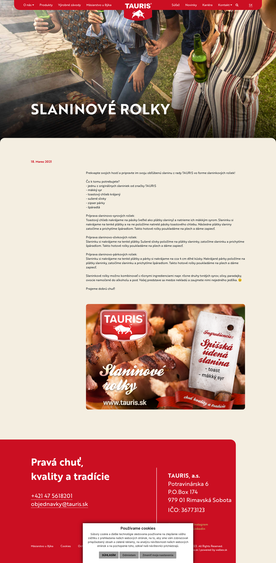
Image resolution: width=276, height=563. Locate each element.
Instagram (200, 524)
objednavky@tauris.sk (59, 504)
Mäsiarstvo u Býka (99, 5)
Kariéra (207, 5)
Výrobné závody (69, 5)
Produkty (46, 5)
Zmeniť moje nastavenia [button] (158, 555)
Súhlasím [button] (109, 555)
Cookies (66, 546)
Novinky (191, 5)
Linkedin (198, 528)
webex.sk (221, 550)
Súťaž (176, 5)
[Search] (237, 5)
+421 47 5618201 (51, 496)
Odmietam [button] (129, 555)
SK (251, 5)
